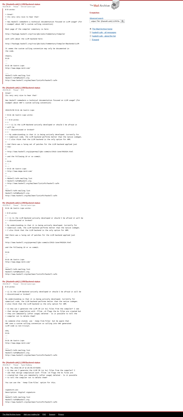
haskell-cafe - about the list (104, 36)
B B (22, 90)
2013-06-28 (6, 7)
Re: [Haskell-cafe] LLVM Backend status (21, 4)
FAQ (44, 414)
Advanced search (96, 18)
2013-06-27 (6, 205)
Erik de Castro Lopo (28, 7)
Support (52, 414)
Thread (15, 7)
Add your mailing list (31, 414)
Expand (95, 40)
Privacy (61, 414)
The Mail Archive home (102, 29)
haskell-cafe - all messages (104, 32)
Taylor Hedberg (26, 365)
